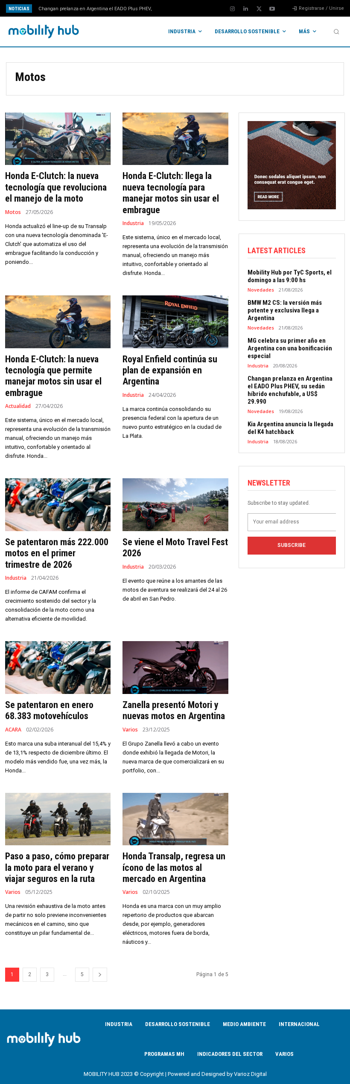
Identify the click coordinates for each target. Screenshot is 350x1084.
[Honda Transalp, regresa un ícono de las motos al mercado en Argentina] (175, 819)
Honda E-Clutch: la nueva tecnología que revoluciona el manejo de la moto (56, 187)
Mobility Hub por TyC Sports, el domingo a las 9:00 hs (290, 276)
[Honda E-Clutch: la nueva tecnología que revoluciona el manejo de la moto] (58, 139)
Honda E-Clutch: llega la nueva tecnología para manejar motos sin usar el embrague (170, 193)
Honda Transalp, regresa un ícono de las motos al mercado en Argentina (173, 867)
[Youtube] (272, 8)
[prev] (179, 8)
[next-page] (100, 975)
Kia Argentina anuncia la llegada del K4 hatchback (98, 9)
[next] (192, 8)
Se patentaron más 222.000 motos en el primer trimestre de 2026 (56, 553)
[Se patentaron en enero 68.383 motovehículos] (58, 667)
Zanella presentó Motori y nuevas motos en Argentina (173, 710)
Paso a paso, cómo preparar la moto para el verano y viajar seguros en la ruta (57, 867)
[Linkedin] (245, 8)
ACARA (13, 729)
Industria (133, 223)
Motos (13, 212)
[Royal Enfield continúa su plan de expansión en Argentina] (175, 321)
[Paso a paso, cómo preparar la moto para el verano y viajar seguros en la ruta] (58, 819)
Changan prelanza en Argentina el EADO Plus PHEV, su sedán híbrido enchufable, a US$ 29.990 (290, 390)
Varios (130, 729)
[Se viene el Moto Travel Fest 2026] (175, 504)
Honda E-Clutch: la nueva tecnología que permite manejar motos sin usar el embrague (53, 376)
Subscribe (291, 545)
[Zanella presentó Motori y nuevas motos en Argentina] (175, 667)
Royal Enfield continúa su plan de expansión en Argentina (169, 370)
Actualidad (18, 406)
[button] (336, 31)
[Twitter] (259, 8)
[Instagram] (232, 8)
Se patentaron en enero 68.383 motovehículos (49, 710)
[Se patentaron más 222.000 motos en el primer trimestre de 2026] (58, 504)
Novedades (261, 289)
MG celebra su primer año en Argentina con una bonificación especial (290, 348)
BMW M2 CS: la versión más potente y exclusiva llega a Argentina (285, 310)
